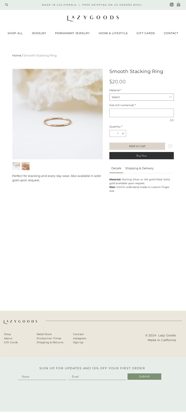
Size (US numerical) (122, 105)
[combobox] (141, 97)
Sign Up (78, 342)
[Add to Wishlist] (170, 146)
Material (115, 90)
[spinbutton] (117, 133)
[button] (178, 4)
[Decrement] (112, 133)
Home (16, 55)
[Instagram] (171, 4)
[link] (116, 168)
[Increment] (123, 133)
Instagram (79, 338)
